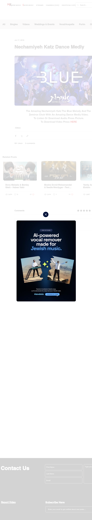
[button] (46, 214)
